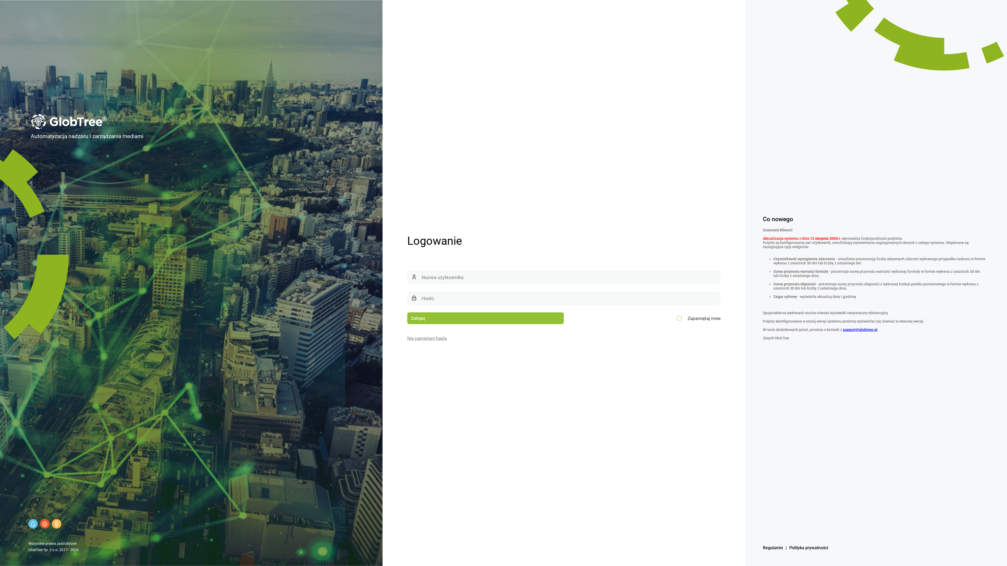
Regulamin (773, 547)
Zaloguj (418, 318)
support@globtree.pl (860, 330)
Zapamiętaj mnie (704, 318)
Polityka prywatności (808, 547)
